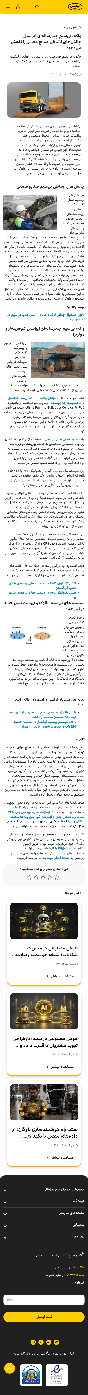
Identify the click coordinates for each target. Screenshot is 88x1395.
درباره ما (79, 1236)
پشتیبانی (79, 1225)
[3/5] (43, 878)
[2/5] (49, 878)
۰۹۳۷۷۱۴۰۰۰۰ (76, 1275)
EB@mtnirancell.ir (71, 848)
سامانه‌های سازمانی (71, 1213)
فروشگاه (79, 1201)
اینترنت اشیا (43, 817)
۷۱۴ (82, 1267)
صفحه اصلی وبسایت (56, 858)
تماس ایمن (63, 817)
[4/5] (36, 878)
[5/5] (29, 878)
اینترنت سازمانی (39, 812)
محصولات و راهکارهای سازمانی (64, 1189)
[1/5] (56, 878)
